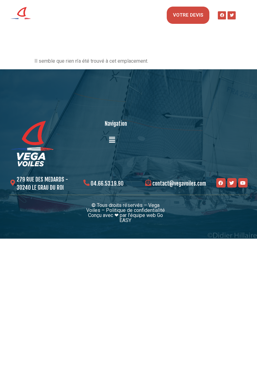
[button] (159, 15)
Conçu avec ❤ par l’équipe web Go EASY (125, 217)
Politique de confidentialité (135, 210)
